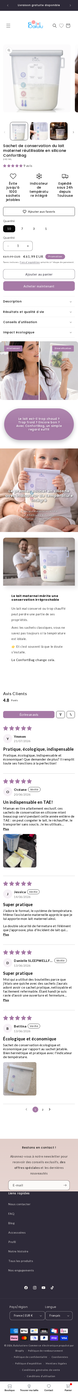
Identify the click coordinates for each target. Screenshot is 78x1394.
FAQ (11, 1213)
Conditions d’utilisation (41, 1376)
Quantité (9, 237)
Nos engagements (21, 1270)
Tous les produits (20, 1261)
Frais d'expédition (30, 262)
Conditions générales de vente (41, 1370)
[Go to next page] (50, 1109)
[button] (8, 25)
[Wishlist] (61, 25)
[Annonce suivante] (70, 5)
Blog (11, 1223)
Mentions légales (56, 1363)
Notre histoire (18, 1251)
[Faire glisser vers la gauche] (4, 132)
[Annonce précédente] (7, 5)
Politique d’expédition (28, 1363)
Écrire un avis (29, 714)
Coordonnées (60, 1357)
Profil (12, 1242)
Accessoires (17, 1232)
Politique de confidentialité (30, 1357)
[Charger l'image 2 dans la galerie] (39, 131)
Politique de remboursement (45, 1350)
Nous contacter (19, 1204)
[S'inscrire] (64, 1185)
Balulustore (20, 1345)
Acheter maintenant (39, 286)
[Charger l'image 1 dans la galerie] (19, 131)
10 (9, 228)
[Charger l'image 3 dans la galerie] (59, 131)
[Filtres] (60, 714)
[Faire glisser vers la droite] (73, 132)
